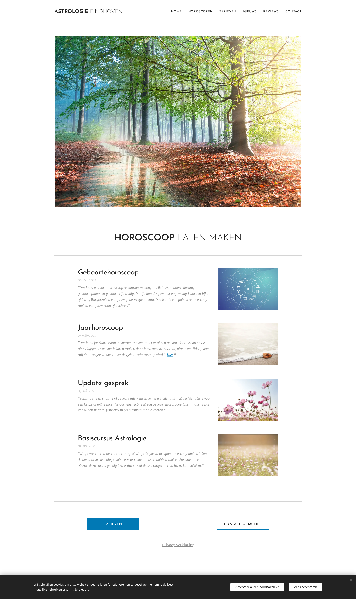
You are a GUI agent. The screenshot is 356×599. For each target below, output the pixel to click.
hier (170, 355)
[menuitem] (177, 12)
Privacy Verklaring (178, 545)
